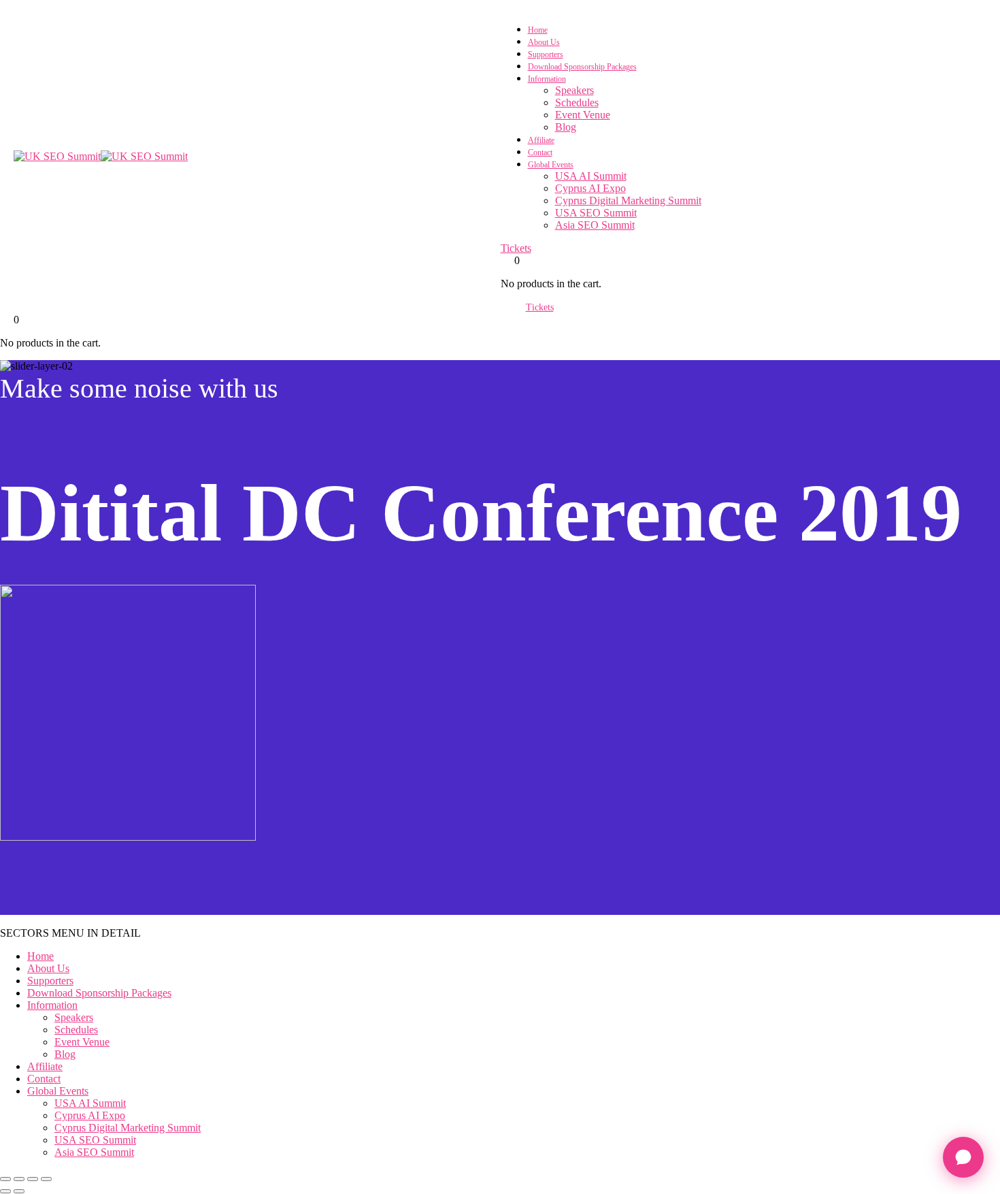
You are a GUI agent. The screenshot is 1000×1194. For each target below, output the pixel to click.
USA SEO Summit (596, 213)
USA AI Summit (591, 176)
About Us (544, 42)
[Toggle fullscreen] (19, 1179)
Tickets (516, 248)
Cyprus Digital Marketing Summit (628, 200)
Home (538, 30)
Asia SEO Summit (595, 225)
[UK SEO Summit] (57, 156)
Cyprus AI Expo (590, 188)
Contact (540, 152)
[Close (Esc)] (46, 1179)
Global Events (550, 165)
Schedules (577, 102)
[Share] (32, 1179)
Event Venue (582, 114)
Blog (565, 127)
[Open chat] (963, 1157)
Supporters (545, 54)
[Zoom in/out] (5, 1179)
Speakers (574, 90)
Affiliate (541, 140)
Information (547, 79)
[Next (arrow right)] (19, 1191)
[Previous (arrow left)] (5, 1191)
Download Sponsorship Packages (582, 66)
